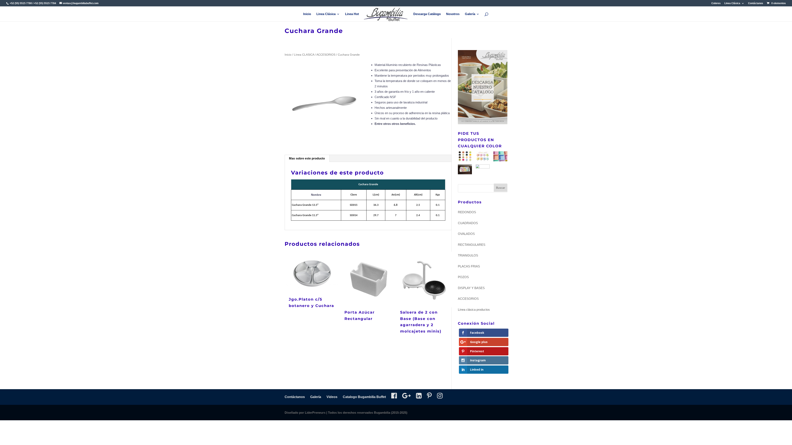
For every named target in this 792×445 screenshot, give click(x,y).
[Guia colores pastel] (483, 157)
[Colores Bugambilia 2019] (465, 157)
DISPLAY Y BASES (471, 288)
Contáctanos (755, 3)
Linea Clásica (732, 3)
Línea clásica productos (474, 309)
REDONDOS (467, 212)
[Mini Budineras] (483, 169)
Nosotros (453, 14)
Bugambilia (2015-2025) (390, 412)
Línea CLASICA (304, 54)
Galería (470, 14)
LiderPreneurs (315, 412)
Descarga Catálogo (427, 14)
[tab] (307, 158)
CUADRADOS (468, 223)
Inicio (307, 14)
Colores (716, 3)
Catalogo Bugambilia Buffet (364, 397)
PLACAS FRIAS (469, 266)
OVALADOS (466, 233)
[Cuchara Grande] (325, 102)
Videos (331, 397)
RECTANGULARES (471, 244)
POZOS (463, 277)
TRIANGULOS (468, 255)
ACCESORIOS (325, 54)
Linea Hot (352, 14)
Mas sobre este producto (307, 158)
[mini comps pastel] (500, 157)
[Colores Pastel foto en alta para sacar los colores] (465, 170)
